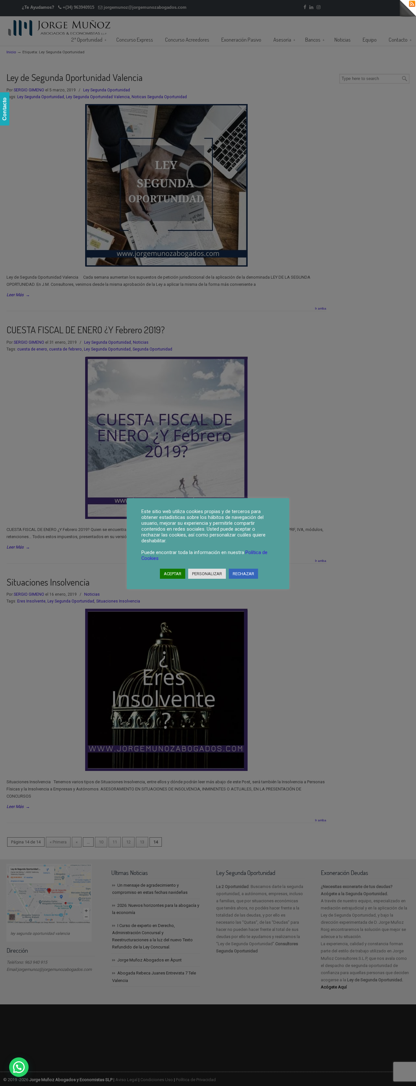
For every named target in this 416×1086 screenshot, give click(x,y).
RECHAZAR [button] (243, 573)
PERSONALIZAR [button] (207, 573)
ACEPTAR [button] (172, 573)
